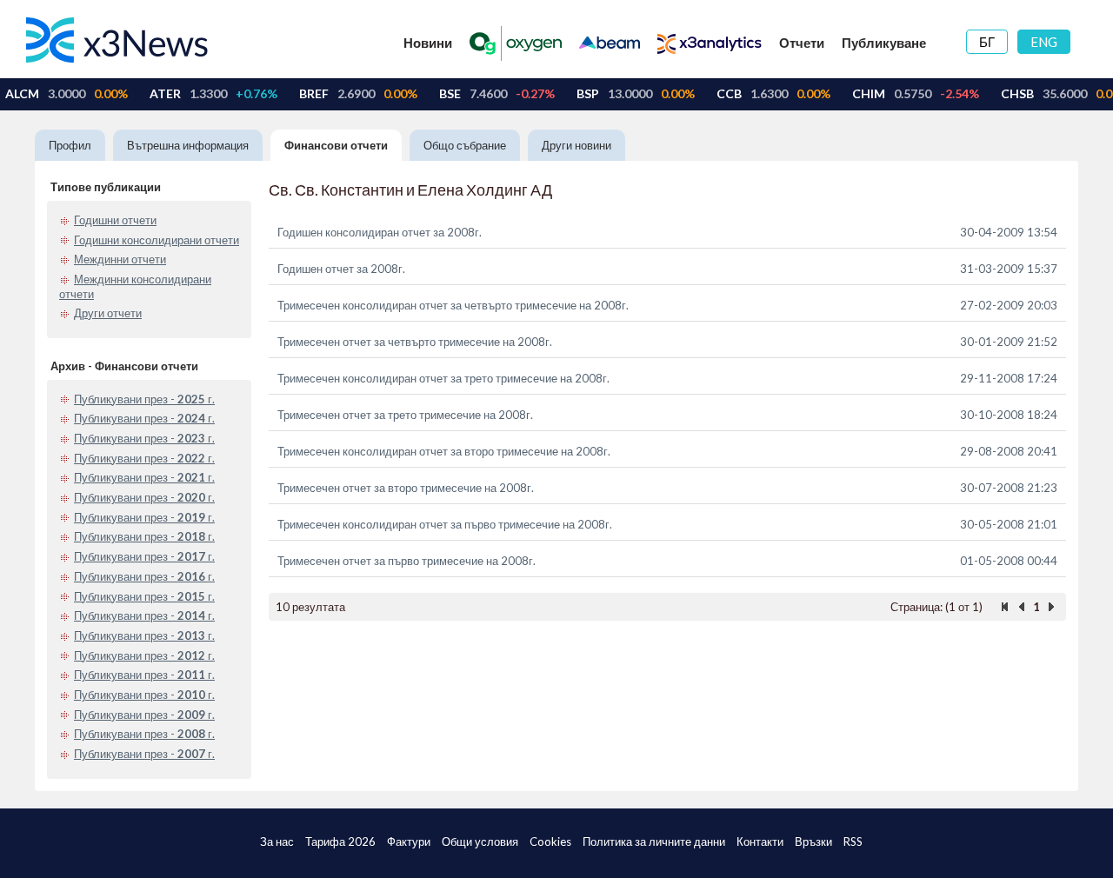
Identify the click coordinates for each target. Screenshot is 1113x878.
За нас (277, 841)
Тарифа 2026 (340, 841)
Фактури (408, 841)
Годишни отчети (115, 220)
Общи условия (480, 841)
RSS (853, 841)
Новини (427, 42)
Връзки (813, 841)
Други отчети (108, 313)
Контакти (759, 841)
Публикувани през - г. (144, 399)
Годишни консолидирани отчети (156, 240)
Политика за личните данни (654, 841)
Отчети (801, 42)
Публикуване (884, 42)
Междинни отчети (120, 259)
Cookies (550, 841)
